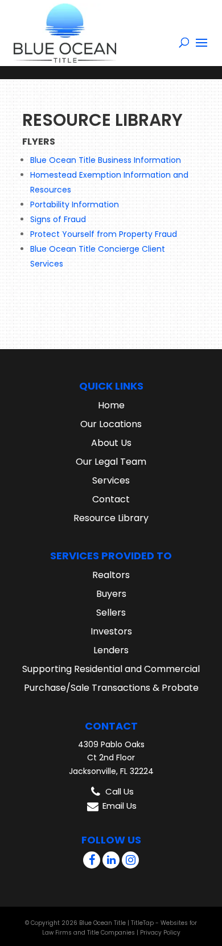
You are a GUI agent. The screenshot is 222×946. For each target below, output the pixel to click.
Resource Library (111, 518)
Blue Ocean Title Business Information (105, 160)
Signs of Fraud (58, 219)
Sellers (111, 612)
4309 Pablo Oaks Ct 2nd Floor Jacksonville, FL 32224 (111, 758)
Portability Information (74, 204)
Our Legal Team (111, 461)
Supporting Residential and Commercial (111, 668)
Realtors (111, 574)
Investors (111, 631)
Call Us (119, 791)
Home (111, 405)
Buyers (111, 593)
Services (111, 480)
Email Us (119, 806)
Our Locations (111, 424)
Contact (111, 499)
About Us (111, 442)
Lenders (111, 650)
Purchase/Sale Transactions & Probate (111, 687)
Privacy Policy (160, 932)
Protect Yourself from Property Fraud (103, 234)
